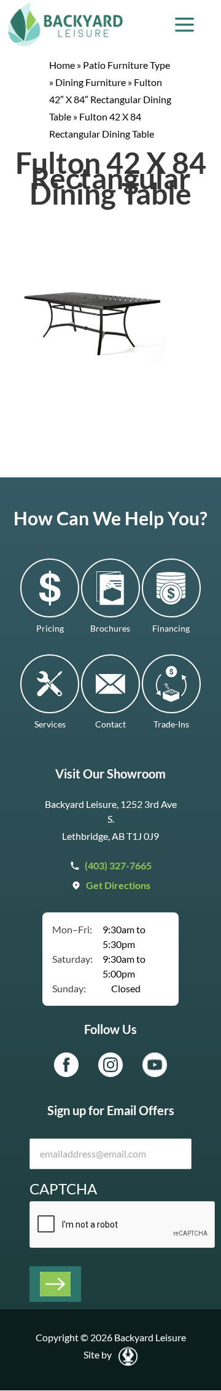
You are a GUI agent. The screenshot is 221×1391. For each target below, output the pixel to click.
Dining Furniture (90, 82)
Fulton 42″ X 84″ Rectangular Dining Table (110, 99)
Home (62, 65)
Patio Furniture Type (126, 65)
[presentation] (122, 1225)
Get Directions (118, 885)
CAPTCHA (63, 1188)
